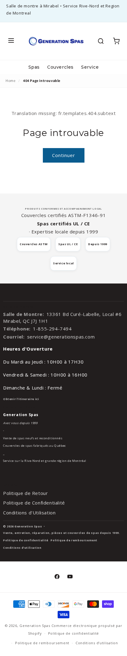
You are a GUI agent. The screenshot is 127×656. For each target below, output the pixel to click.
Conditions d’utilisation (22, 548)
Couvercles (60, 67)
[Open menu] (11, 41)
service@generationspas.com (61, 337)
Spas (34, 67)
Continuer (63, 155)
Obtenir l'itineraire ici (21, 399)
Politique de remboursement (74, 540)
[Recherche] (101, 41)
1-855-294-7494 (52, 329)
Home (10, 80)
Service (90, 67)
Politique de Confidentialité (34, 503)
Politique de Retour (25, 493)
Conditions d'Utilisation (29, 512)
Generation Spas (34, 625)
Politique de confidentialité (25, 540)
